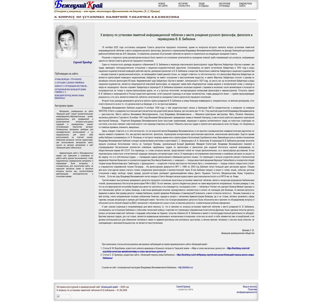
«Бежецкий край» (109, 286)
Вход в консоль (250, 286)
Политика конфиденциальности (247, 291)
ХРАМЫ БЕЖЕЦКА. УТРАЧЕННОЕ (68, 79)
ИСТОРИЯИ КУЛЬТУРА (184, 4)
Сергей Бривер (82, 62)
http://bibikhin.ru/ (185, 267)
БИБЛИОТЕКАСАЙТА (245, 4)
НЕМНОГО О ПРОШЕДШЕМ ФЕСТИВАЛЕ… (71, 86)
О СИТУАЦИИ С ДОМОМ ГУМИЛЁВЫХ (69, 82)
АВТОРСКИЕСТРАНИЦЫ (224, 4)
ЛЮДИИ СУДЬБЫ (204, 4)
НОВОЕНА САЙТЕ (163, 4)
